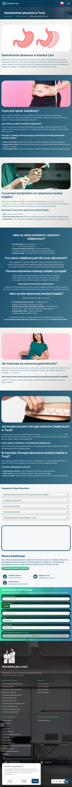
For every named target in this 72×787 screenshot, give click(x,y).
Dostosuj (35, 781)
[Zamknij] (67, 373)
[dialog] (21, 774)
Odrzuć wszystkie (10, 781)
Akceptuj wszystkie (24, 781)
